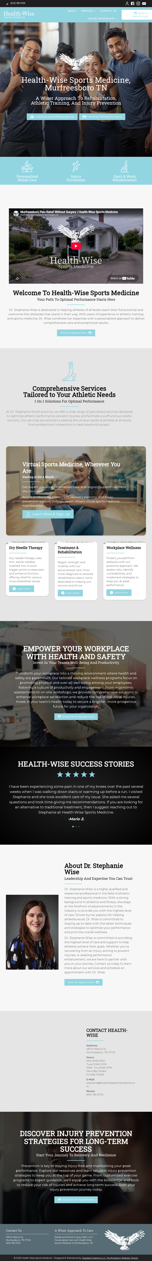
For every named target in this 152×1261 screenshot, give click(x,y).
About (72, 10)
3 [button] (79, 826)
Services (87, 10)
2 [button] (76, 826)
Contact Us (108, 10)
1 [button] (73, 826)
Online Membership (101, 18)
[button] (95, 11)
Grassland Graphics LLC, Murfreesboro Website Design (110, 1258)
